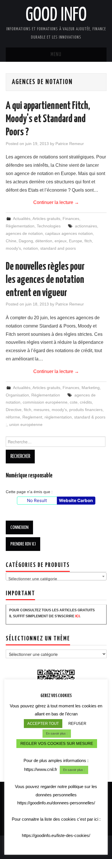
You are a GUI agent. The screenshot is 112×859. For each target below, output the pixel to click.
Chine (11, 241)
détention (43, 241)
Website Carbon (76, 500)
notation (30, 248)
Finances (71, 218)
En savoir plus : (56, 733)
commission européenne (45, 402)
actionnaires (86, 226)
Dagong (26, 241)
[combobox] (56, 576)
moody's (13, 248)
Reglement (32, 417)
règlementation (58, 417)
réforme (13, 417)
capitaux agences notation (69, 233)
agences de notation (24, 233)
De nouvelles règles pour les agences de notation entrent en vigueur (45, 280)
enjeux (61, 241)
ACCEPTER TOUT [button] (43, 723)
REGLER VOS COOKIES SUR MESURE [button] (56, 743)
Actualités (21, 218)
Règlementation (20, 226)
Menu (56, 54)
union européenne (26, 424)
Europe (75, 241)
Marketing (91, 387)
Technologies (49, 226)
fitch (88, 241)
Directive (14, 409)
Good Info (56, 15)
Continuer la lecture (56, 202)
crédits (86, 402)
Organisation (17, 395)
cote (74, 402)
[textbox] (56, 579)
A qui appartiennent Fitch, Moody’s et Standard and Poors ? (48, 119)
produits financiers (86, 409)
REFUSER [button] (77, 723)
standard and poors (58, 248)
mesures (41, 409)
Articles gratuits (46, 218)
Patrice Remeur (69, 143)
